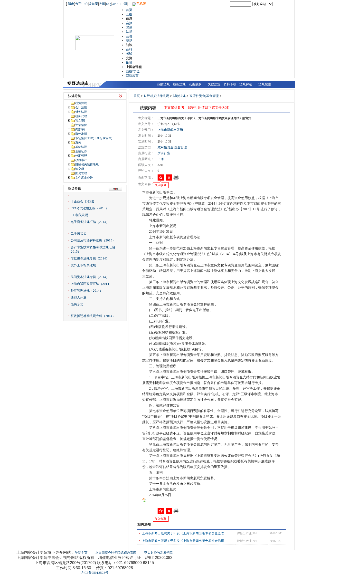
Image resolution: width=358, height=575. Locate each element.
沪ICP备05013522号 (94, 573)
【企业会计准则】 (83, 201)
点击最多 (195, 84)
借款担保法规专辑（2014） (90, 258)
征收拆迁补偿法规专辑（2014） (93, 316)
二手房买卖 (78, 233)
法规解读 (245, 84)
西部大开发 (78, 297)
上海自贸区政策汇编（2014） (91, 284)
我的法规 (163, 84)
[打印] (176, 179)
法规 (129, 32)
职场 (129, 40)
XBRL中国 (119, 4)
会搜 (129, 14)
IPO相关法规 (79, 215)
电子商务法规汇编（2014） (90, 222)
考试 (129, 54)
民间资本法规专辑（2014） (90, 277)
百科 (129, 49)
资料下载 (230, 84)
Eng (108, 4)
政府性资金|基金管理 (204, 96)
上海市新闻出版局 (170, 130)
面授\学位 (133, 71)
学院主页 (81, 553)
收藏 (102, 4)
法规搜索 (264, 84)
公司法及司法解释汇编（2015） (93, 240)
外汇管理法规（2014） (87, 290)
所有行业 (164, 153)
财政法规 (179, 96)
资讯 (129, 27)
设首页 (93, 4)
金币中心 (81, 4)
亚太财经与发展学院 (158, 553)
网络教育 (132, 75)
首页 (129, 10)
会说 (129, 36)
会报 (129, 23)
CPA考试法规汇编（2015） (90, 208)
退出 (71, 4)
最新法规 (179, 84)
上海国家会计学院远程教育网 (115, 553)
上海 (161, 159)
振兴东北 (77, 304)
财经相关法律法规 (156, 96)
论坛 (129, 62)
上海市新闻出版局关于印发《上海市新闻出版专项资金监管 (183, 533)
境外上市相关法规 (83, 265)
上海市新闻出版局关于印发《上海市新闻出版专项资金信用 (183, 541)
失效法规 (214, 84)
